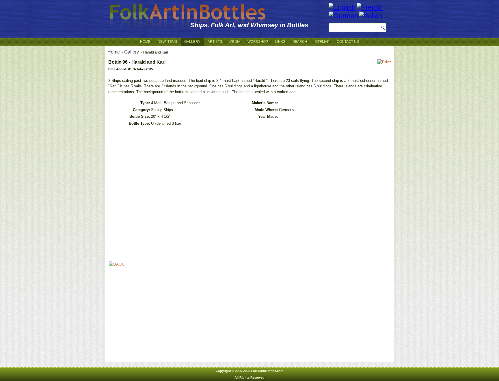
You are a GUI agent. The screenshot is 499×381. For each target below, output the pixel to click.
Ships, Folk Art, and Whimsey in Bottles (249, 25)
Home (145, 42)
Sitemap (321, 42)
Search (300, 42)
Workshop (257, 42)
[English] (342, 7)
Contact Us (348, 42)
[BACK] (116, 264)
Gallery (192, 42)
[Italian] (370, 16)
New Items (167, 42)
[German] (343, 16)
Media (234, 42)
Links (280, 42)
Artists (215, 42)
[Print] (384, 62)
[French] (370, 7)
